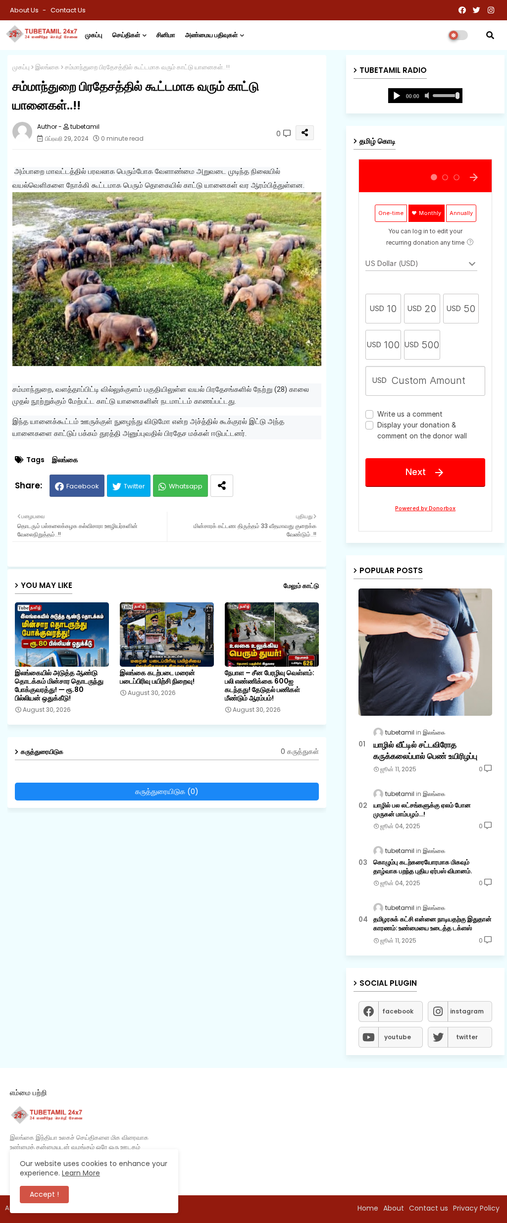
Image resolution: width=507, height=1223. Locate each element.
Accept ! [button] (44, 1194)
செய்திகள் (126, 35)
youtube (397, 1037)
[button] (490, 35)
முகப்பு (93, 35)
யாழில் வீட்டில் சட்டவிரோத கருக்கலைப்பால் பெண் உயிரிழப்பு (425, 750)
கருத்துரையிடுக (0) (167, 791)
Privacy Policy (476, 1208)
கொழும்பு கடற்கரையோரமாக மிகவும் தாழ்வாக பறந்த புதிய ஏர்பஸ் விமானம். (422, 867)
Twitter (134, 486)
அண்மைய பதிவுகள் (211, 35)
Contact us (68, 10)
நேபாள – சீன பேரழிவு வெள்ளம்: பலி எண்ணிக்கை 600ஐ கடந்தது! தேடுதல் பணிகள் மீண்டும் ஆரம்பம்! (269, 685)
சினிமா (165, 35)
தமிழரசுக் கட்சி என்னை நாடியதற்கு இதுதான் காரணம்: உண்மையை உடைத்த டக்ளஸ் (432, 924)
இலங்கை (47, 67)
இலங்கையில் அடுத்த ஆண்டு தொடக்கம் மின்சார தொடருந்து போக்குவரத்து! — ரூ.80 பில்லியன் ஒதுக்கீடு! (59, 685)
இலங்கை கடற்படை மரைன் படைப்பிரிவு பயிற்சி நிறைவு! (157, 677)
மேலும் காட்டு (301, 585)
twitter (467, 1037)
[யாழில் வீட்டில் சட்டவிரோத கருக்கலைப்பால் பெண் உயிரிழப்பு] (425, 652)
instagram (467, 1011)
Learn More (81, 1173)
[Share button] (221, 486)
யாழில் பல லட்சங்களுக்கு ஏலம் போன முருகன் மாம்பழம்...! (422, 810)
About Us (25, 10)
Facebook (82, 486)
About (393, 1208)
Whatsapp (186, 486)
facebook (397, 1011)
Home (367, 1208)
